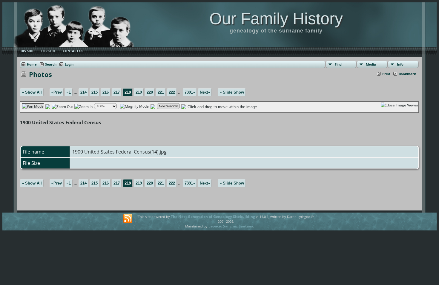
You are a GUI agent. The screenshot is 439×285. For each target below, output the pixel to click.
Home (32, 64)
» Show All (32, 92)
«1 (69, 92)
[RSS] (128, 219)
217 (116, 92)
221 (161, 92)
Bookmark (407, 74)
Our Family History (276, 18)
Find (338, 64)
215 (94, 92)
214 (83, 92)
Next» (205, 92)
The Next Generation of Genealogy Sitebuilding (213, 216)
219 (139, 92)
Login (69, 64)
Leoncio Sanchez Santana (230, 226)
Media (371, 64)
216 (105, 92)
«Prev (56, 92)
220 (150, 92)
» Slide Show (232, 92)
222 (172, 92)
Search (50, 64)
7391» (190, 92)
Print (386, 74)
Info (400, 64)
